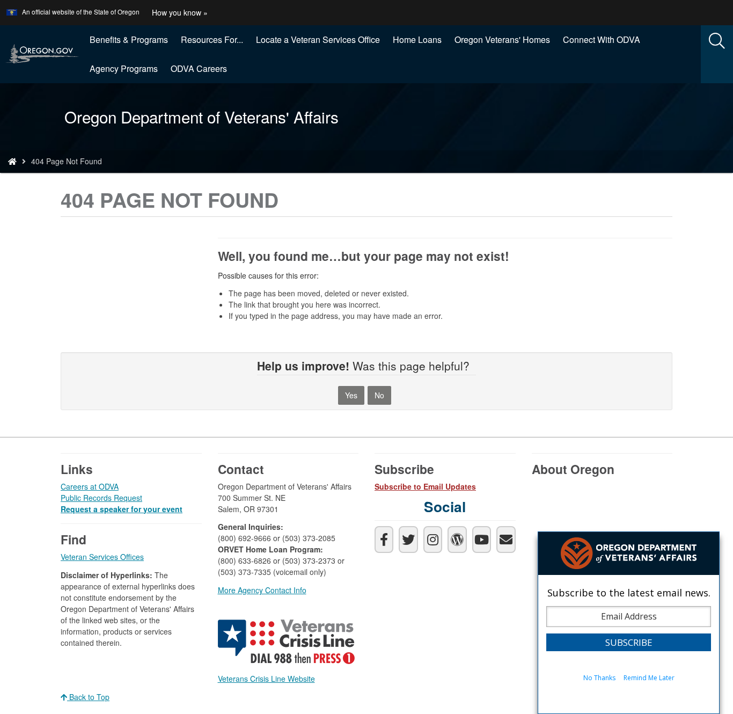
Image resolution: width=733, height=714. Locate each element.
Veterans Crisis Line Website (266, 678)
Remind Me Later (649, 677)
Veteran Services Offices (102, 556)
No (379, 395)
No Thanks (599, 677)
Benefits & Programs (129, 39)
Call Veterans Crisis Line (287, 644)
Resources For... (212, 39)
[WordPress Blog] (457, 539)
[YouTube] (481, 539)
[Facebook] (384, 539)
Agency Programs (124, 68)
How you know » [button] (180, 12)
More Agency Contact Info (262, 590)
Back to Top (88, 696)
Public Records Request (101, 497)
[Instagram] (432, 539)
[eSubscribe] (505, 539)
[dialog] (629, 622)
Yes (351, 395)
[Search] (717, 41)
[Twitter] (408, 539)
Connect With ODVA (601, 39)
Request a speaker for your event (121, 509)
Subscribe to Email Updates (425, 486)
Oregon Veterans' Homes (502, 39)
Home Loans (417, 39)
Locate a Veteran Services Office (318, 39)
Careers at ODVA (90, 486)
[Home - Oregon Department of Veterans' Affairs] (12, 161)
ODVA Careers (199, 68)
